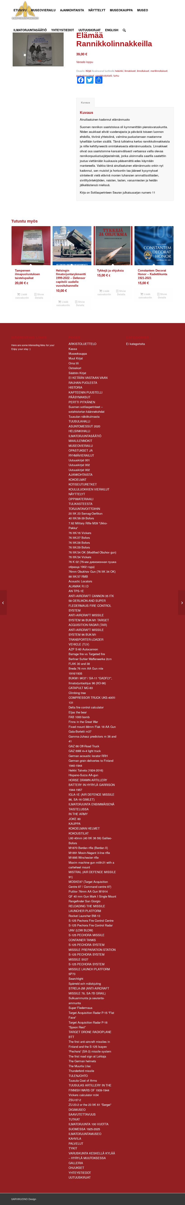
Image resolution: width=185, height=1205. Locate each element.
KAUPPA (75, 823)
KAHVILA (75, 1138)
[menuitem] (20, 10)
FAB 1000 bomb (79, 717)
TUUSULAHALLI (79, 421)
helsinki (119, 71)
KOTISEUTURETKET (83, 484)
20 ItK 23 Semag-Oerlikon (85, 513)
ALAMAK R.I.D (78, 586)
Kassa (73, 349)
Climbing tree (77, 693)
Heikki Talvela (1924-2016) (86, 770)
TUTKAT (74, 1119)
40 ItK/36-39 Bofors (81, 518)
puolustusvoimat (85, 75)
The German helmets (82, 1061)
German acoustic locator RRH (88, 756)
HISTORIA (75, 387)
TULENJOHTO (78, 1076)
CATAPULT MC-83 (81, 688)
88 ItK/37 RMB (78, 576)
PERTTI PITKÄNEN (82, 402)
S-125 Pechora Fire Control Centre (91, 920)
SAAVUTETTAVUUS (82, 1114)
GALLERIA (76, 1163)
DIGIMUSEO (77, 1109)
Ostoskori (75, 368)
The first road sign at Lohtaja (87, 1056)
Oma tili (74, 363)
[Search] (124, 30)
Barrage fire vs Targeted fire (87, 654)
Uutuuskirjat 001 (79, 460)
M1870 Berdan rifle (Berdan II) (88, 848)
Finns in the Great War (83, 722)
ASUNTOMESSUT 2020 (84, 426)
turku (116, 75)
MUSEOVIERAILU (81, 445)
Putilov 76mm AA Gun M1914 (88, 891)
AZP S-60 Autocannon (83, 649)
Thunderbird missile (81, 1071)
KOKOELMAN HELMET (84, 828)
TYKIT (73, 1148)
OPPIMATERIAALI (81, 499)
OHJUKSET (76, 1167)
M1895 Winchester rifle (84, 857)
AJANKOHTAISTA (80, 474)
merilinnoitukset (158, 71)
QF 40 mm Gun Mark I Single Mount (92, 896)
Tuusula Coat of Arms (83, 1080)
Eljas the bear (78, 712)
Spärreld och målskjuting (85, 983)
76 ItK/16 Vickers (80, 533)
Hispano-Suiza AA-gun (83, 775)
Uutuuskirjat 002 (79, 465)
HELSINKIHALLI (79, 431)
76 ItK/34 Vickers (80, 557)
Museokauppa (78, 353)
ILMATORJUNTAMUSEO (85, 1134)
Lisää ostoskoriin (22, 296)
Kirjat (88, 71)
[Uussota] (3, 602)
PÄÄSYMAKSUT (79, 397)
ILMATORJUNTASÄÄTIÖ (85, 436)
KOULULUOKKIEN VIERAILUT (89, 489)
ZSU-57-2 (75, 1100)
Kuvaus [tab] (85, 102)
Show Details (39, 296)
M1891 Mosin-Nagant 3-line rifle (89, 853)
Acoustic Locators (80, 581)
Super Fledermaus (80, 1008)
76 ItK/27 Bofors (79, 537)
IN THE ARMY (78, 814)
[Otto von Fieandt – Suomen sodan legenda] (181, 602)
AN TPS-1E (76, 591)
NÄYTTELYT (77, 494)
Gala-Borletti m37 (80, 731)
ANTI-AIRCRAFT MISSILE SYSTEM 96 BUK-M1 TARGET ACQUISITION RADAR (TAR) (89, 620)
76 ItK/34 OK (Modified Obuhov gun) (92, 552)
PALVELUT (76, 1143)
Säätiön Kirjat (77, 373)
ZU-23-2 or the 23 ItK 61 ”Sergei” (90, 1104)
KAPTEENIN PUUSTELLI (85, 392)
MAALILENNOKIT (80, 440)
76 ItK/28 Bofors (79, 542)
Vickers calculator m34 (84, 1095)
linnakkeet (130, 71)
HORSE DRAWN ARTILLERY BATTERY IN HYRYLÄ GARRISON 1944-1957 (92, 785)
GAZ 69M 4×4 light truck (85, 751)
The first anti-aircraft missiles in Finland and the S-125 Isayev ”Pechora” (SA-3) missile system (90, 1046)
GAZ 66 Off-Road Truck (84, 746)
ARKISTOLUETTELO (82, 344)
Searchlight (76, 978)
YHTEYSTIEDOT (80, 1172)
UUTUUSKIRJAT (80, 1177)
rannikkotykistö (103, 75)
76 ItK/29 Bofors (79, 547)
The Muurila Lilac (80, 1066)
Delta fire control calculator (86, 707)
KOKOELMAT (77, 479)
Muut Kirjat (76, 358)
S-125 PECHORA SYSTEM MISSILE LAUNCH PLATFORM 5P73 (89, 969)
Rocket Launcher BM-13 (84, 916)
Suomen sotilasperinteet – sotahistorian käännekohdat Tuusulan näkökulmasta (86, 412)
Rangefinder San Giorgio (84, 901)
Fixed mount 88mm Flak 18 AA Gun (92, 726)
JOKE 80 (75, 819)
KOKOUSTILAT (79, 833)
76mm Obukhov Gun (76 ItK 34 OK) (92, 571)
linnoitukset (143, 71)
